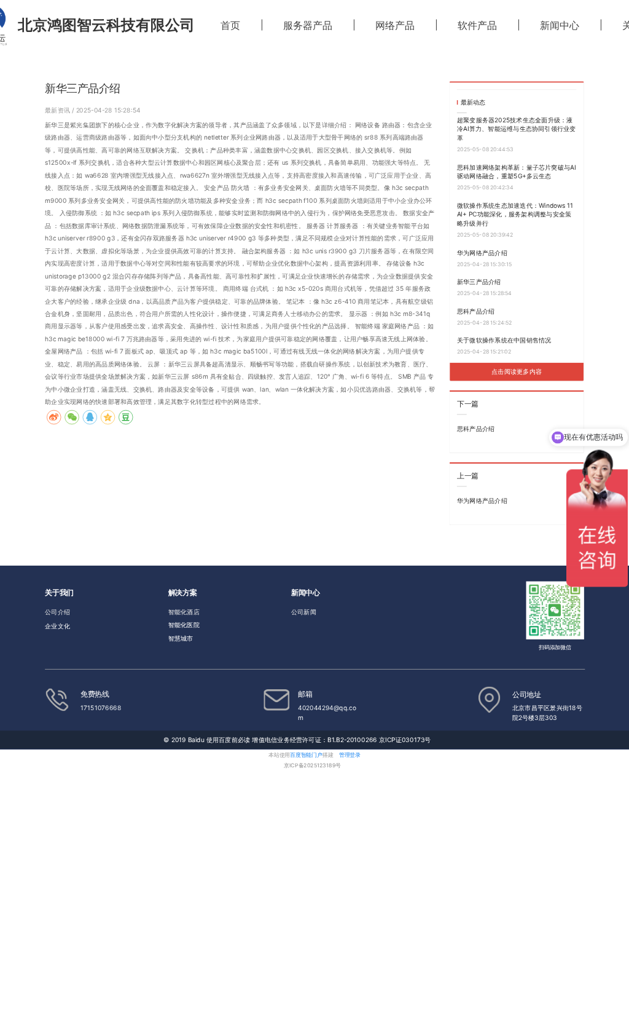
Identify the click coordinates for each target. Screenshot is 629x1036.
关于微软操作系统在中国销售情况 (504, 340)
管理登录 (350, 754)
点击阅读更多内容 (516, 371)
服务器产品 (307, 25)
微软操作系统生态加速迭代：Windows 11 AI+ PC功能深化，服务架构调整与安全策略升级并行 (515, 214)
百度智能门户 (306, 754)
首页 (230, 25)
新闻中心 (559, 25)
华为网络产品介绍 (482, 252)
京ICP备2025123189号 (312, 765)
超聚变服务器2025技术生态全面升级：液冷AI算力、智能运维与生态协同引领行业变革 (516, 129)
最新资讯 (58, 109)
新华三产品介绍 (479, 281)
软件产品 (477, 25)
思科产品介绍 (475, 310)
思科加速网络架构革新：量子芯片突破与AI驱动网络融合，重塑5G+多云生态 (516, 171)
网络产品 (395, 25)
